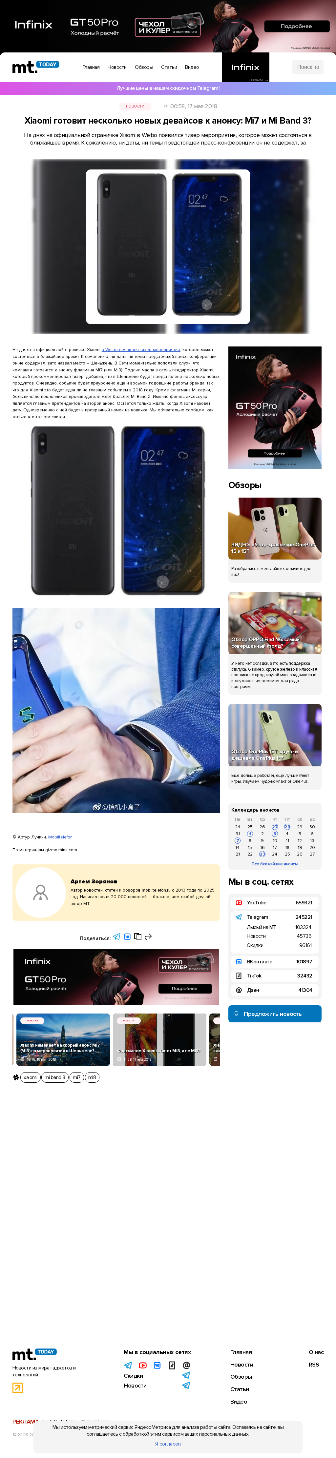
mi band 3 (55, 1077)
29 (300, 827)
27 (275, 827)
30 (312, 827)
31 (238, 834)
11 (287, 840)
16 (262, 847)
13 (312, 840)
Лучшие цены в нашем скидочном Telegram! (168, 88)
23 (262, 854)
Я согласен (168, 1444)
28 (287, 827)
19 (300, 847)
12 (300, 840)
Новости (135, 106)
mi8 (92, 1077)
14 (237, 847)
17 (275, 847)
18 (287, 847)
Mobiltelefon (60, 837)
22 (250, 854)
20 (312, 847)
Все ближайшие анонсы (275, 864)
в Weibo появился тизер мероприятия (141, 349)
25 (250, 827)
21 (238, 854)
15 (250, 847)
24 (238, 827)
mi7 (77, 1077)
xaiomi (30, 1077)
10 (275, 840)
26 (262, 827)
